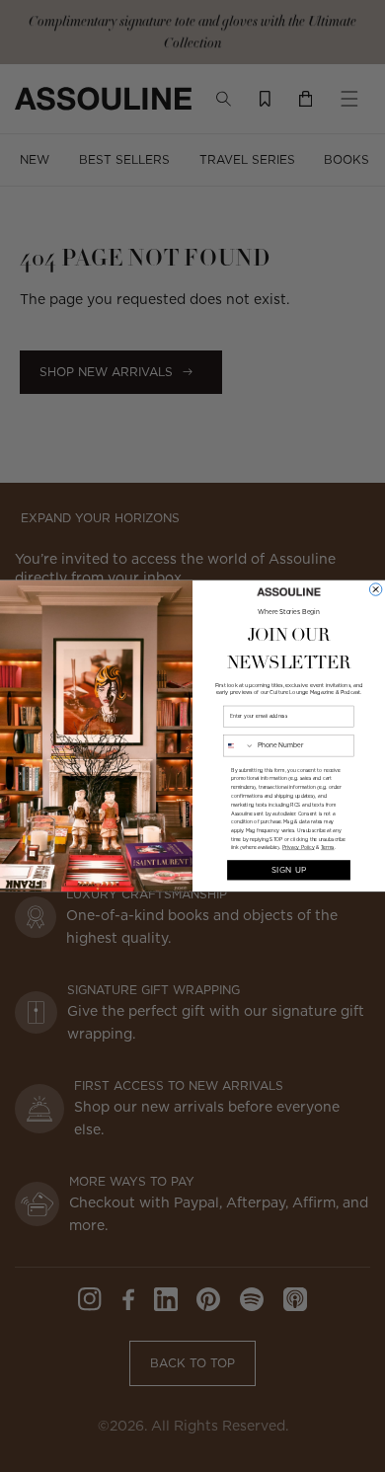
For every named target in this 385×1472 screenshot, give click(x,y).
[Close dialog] (375, 589)
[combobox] (239, 746)
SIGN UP (289, 870)
